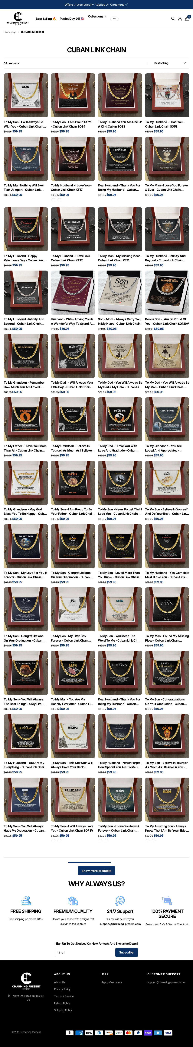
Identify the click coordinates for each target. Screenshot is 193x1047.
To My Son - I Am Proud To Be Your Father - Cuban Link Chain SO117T (72, 511)
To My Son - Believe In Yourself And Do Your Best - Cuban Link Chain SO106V (166, 511)
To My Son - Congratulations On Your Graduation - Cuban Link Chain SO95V (70, 575)
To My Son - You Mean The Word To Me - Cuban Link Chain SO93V (120, 638)
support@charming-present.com (166, 982)
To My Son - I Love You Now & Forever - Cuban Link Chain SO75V (118, 828)
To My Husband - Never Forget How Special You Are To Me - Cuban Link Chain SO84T (119, 765)
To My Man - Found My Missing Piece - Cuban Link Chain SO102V (167, 638)
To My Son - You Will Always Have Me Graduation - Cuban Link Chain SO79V (24, 828)
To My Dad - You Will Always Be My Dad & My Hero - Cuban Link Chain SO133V (120, 385)
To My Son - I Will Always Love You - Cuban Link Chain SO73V (72, 828)
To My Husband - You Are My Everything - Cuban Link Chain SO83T (25, 765)
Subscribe (126, 952)
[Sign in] (180, 18)
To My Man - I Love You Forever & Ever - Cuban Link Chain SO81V (167, 187)
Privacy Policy (62, 989)
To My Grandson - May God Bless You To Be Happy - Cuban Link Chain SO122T (25, 511)
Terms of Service (64, 996)
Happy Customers (111, 982)
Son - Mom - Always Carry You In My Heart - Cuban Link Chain (119, 321)
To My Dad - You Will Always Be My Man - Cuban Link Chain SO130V (167, 385)
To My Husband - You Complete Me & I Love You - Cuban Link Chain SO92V (167, 575)
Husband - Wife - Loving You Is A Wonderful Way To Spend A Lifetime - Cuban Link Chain (72, 321)
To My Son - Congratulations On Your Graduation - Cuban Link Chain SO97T (165, 701)
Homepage (10, 31)
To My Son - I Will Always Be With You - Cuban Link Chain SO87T (23, 124)
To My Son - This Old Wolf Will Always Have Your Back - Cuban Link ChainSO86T (72, 765)
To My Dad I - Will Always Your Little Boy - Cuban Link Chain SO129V (72, 385)
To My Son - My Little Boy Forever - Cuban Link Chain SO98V (69, 638)
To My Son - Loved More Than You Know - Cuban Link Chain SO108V (119, 575)
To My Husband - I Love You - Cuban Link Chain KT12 (71, 258)
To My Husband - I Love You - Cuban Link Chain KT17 (71, 187)
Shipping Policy (63, 1010)
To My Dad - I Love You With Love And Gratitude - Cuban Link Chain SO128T (117, 448)
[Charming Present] (26, 981)
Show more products (96, 871)
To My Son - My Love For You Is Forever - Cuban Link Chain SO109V (25, 575)
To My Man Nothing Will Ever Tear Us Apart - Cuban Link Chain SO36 (24, 187)
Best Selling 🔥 (46, 19)
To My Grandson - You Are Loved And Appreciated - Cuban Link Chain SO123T (163, 448)
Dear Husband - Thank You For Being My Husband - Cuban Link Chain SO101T (119, 701)
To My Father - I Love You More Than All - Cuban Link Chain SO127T (25, 448)
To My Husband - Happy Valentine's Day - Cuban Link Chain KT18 (23, 258)
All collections (97, 16)
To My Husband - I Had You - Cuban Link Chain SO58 (165, 124)
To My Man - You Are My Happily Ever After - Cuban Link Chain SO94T (72, 701)
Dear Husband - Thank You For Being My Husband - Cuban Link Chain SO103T (119, 187)
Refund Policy (62, 1003)
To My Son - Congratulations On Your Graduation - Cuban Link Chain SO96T (23, 638)
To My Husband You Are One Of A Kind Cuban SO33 (120, 124)
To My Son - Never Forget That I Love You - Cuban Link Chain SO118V (120, 511)
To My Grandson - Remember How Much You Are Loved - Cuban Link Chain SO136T (24, 385)
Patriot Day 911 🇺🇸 (72, 19)
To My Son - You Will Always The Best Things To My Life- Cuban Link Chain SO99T (23, 701)
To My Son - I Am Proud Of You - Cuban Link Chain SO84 (72, 124)
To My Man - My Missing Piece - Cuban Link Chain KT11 (120, 258)
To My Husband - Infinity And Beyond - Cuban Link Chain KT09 (24, 321)
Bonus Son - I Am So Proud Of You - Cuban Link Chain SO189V (167, 321)
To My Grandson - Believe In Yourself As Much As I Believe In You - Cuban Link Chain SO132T (73, 448)
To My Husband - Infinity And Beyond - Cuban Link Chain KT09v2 (165, 258)
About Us (59, 982)
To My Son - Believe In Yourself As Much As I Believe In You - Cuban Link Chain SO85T (166, 765)
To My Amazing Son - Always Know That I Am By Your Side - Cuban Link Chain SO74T (166, 828)
